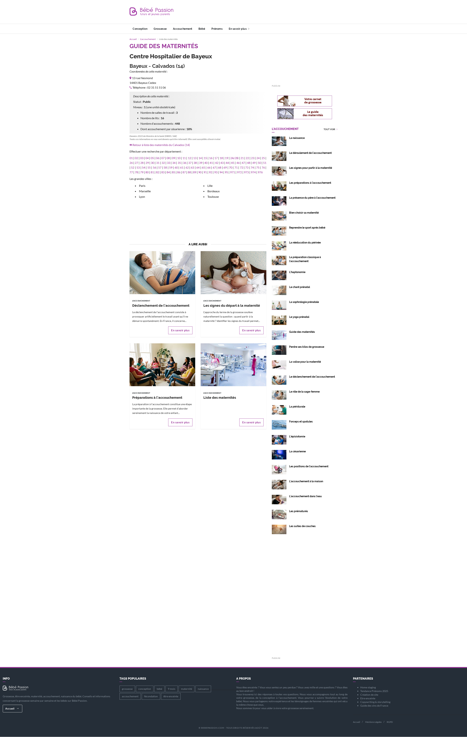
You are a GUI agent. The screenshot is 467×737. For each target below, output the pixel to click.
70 (230, 167)
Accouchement (182, 28)
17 (216, 158)
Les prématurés (298, 511)
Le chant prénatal (299, 287)
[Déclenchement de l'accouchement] (162, 272)
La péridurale (297, 406)
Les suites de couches (302, 526)
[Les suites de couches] (279, 529)
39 (200, 162)
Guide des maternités (302, 331)
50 (259, 162)
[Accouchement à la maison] (279, 484)
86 (178, 172)
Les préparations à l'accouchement (310, 182)
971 (232, 172)
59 (170, 167)
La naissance (297, 138)
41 (211, 162)
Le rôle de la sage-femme (304, 391)
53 (138, 167)
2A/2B (234, 158)
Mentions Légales (373, 722)
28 (142, 162)
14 (200, 158)
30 (152, 162)
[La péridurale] (279, 409)
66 (209, 167)
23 (252, 158)
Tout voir (330, 129)
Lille (210, 185)
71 (236, 167)
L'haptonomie (297, 272)
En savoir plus (238, 28)
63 (192, 167)
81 (152, 172)
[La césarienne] (279, 454)
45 (232, 162)
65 (203, 167)
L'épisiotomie (297, 436)
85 (173, 172)
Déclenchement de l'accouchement (160, 305)
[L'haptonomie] (279, 274)
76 (263, 167)
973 (246, 172)
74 (252, 167)
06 (157, 158)
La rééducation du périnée (305, 242)
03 (141, 158)
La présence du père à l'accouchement (312, 197)
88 (189, 172)
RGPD (390, 722)
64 (198, 167)
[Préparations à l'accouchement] (162, 364)
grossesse (127, 688)
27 (136, 162)
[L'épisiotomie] (279, 439)
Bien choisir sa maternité (304, 212)
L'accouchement (148, 39)
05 (152, 158)
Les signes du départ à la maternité (231, 305)
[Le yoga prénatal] (279, 319)
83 (163, 172)
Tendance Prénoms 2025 (374, 691)
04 (147, 158)
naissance (203, 688)
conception (144, 688)
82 (157, 172)
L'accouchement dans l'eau (305, 496)
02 (136, 158)
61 (181, 167)
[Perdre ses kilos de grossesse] (279, 349)
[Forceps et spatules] (279, 424)
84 (168, 172)
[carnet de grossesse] (304, 100)
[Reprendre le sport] (279, 230)
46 (238, 162)
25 (263, 158)
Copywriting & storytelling (375, 701)
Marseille (145, 191)
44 (227, 162)
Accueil (133, 39)
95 (226, 172)
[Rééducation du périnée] (279, 245)
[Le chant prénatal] (279, 289)
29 (147, 162)
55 (149, 167)
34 (173, 162)
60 (176, 167)
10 (178, 158)
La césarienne (297, 451)
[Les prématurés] (279, 514)
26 (131, 162)
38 (195, 162)
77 (131, 172)
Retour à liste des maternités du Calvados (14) (161, 145)
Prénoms (217, 28)
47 (243, 162)
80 (147, 172)
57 (159, 167)
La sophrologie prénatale (304, 302)
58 (165, 167)
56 (154, 167)
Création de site (369, 694)
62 (187, 167)
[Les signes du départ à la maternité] (233, 272)
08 (168, 158)
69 (225, 167)
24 (258, 158)
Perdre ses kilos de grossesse (306, 346)
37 (190, 162)
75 (257, 167)
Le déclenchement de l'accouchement (312, 376)
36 (184, 162)
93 (215, 172)
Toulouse (213, 196)
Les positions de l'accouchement (308, 466)
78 (136, 172)
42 (216, 162)
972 (239, 172)
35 (179, 162)
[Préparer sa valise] (279, 364)
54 (143, 167)
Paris (142, 185)
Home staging (368, 687)
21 (242, 158)
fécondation (151, 696)
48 (248, 162)
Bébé (201, 28)
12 (189, 158)
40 (206, 162)
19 (226, 158)
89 (194, 172)
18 (221, 158)
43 (222, 162)
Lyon (142, 196)
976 (260, 172)
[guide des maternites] (304, 113)
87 (184, 172)
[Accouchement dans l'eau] (279, 499)
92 (210, 172)
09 (173, 158)
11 (184, 158)
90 (200, 172)
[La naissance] (279, 140)
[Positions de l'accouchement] (279, 469)
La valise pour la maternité (305, 361)
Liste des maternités (219, 397)
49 (254, 162)
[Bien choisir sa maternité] (279, 215)
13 (194, 158)
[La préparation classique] (279, 260)
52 (132, 167)
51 (264, 162)
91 (205, 172)
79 (141, 172)
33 (168, 162)
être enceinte (170, 696)
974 (253, 172)
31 (157, 162)
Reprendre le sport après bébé (307, 227)
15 (205, 158)
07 (163, 158)
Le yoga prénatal (299, 316)
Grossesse (160, 28)
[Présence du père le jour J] (279, 200)
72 (241, 167)
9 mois (171, 688)
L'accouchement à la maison (306, 481)
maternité (186, 688)
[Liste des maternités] (233, 364)
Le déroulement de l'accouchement (310, 152)
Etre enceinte (367, 698)
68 (219, 167)
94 (221, 172)
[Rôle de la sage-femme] (279, 394)
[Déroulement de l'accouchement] (279, 155)
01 (131, 158)
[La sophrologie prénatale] (279, 304)
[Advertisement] (271, 12)
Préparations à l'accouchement (157, 397)
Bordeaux (213, 191)
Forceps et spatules (301, 421)
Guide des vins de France (374, 705)
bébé (159, 688)
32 (163, 162)
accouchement (130, 696)
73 (246, 167)
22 (247, 158)
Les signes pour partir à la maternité (310, 167)
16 (210, 158)
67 (214, 167)
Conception (140, 28)
